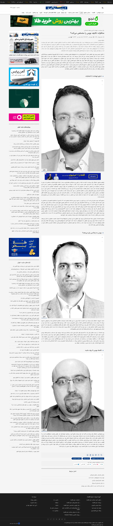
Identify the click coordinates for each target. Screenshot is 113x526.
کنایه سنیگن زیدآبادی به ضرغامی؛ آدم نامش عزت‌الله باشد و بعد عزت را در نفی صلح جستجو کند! (24, 151)
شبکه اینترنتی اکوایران (96, 505)
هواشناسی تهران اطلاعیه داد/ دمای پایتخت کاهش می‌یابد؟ (26, 431)
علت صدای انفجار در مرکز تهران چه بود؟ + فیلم (28, 221)
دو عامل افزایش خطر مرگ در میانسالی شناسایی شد (28, 272)
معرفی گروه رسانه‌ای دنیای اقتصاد (93, 500)
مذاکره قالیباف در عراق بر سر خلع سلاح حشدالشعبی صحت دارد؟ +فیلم (25, 405)
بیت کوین (58, 2)
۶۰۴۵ (98, 37)
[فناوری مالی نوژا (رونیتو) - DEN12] (24, 247)
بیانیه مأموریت (33, 503)
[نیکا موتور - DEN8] (24, 61)
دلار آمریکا (21, 2)
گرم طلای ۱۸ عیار (6, 2)
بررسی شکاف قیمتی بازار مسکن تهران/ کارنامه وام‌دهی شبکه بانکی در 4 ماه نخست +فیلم (24, 374)
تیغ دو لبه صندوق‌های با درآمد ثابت (96, 478)
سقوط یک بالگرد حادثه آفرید (33, 194)
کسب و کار (28, 12)
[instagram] (65, 519)
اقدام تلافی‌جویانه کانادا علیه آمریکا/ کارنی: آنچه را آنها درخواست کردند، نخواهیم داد (25, 447)
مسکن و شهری (87, 12)
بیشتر (23, 12)
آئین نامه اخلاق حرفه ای (31, 505)
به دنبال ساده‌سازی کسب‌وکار (98, 483)
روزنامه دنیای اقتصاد (96, 503)
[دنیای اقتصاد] (56, 8)
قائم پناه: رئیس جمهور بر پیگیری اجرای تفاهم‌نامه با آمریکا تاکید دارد (24, 305)
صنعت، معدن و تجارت (73, 12)
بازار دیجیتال (63, 12)
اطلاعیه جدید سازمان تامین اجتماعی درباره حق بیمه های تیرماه (25, 399)
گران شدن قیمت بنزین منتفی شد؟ (31, 203)
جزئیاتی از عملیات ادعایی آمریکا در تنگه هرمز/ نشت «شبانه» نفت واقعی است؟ (25, 207)
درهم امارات (72, 2)
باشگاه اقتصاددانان (52, 12)
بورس (81, 12)
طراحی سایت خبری (15, 523)
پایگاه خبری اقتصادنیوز (96, 511)
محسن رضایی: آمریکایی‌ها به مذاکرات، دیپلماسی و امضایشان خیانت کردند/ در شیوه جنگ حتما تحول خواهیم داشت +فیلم (24, 176)
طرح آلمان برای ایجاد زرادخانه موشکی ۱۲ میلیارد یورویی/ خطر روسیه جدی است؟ (24, 353)
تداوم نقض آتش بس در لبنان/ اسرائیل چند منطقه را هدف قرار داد (24, 315)
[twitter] (96, 455)
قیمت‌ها (45, 12)
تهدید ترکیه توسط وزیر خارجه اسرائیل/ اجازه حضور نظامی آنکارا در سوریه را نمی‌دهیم (24, 309)
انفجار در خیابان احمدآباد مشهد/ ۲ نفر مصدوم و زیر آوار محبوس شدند (25, 163)
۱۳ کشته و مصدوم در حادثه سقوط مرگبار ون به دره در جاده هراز (25, 228)
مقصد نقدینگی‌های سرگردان (98, 480)
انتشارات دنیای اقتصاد (74, 500)
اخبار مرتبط (72, 471)
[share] (54, 519)
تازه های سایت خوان (24, 262)
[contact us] (51, 519)
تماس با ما (56, 500)
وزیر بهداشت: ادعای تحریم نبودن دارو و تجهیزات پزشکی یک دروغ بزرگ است (24, 381)
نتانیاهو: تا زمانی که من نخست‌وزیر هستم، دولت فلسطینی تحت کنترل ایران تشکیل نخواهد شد (25, 427)
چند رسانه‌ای (35, 12)
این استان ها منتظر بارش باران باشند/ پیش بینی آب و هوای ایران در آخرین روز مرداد (24, 156)
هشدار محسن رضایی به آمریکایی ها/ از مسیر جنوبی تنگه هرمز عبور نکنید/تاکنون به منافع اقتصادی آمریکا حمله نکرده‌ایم (24, 275)
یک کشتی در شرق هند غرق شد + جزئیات (30, 334)
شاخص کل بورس (41, 2)
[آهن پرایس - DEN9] (24, 76)
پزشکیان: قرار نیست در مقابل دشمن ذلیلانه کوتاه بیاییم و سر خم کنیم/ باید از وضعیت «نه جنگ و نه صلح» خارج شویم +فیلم (25, 418)
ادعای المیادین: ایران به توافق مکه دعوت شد (29, 350)
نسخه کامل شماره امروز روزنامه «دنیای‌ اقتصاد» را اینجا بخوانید (24, 55)
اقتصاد (93, 12)
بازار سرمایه (86, 458)
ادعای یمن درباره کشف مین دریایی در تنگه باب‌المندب (27, 347)
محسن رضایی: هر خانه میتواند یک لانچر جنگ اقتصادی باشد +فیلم (24, 396)
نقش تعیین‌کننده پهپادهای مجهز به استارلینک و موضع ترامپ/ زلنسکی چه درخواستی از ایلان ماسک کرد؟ (25, 319)
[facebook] (98, 455)
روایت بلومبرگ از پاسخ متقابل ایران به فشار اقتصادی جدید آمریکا (25, 370)
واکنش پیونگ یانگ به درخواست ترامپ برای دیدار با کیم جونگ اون (24, 180)
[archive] (48, 519)
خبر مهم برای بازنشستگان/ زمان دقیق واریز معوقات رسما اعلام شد (25, 322)
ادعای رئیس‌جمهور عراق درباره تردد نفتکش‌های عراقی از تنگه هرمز (25, 160)
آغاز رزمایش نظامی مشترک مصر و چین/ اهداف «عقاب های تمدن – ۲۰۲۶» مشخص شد (24, 337)
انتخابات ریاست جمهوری (97, 458)
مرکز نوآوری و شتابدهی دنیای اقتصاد (71, 505)
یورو (86, 2)
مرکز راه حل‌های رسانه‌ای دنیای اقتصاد (71, 512)
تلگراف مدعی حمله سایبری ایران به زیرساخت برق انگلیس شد (26, 266)
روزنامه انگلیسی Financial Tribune (72, 515)
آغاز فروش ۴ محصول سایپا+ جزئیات (31, 141)
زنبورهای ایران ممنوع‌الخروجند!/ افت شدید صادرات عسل (27, 361)
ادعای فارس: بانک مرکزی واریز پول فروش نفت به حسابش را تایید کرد (24, 183)
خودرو (58, 12)
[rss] (56, 519)
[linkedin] (93, 455)
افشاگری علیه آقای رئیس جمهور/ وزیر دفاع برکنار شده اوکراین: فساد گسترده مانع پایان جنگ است (24, 301)
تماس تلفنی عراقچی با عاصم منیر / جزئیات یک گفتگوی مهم (26, 377)
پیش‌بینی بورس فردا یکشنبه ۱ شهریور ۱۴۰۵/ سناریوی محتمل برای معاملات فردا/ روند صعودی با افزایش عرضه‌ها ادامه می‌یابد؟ (25, 414)
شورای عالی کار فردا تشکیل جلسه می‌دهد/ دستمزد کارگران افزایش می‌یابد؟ (25, 167)
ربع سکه (100, 2)
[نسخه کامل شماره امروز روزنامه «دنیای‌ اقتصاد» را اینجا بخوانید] (24, 42)
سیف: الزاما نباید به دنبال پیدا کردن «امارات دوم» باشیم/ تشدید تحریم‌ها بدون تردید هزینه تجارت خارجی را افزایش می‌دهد (25, 147)
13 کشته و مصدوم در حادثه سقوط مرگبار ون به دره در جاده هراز (25, 393)
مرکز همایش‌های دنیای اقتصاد (72, 503)
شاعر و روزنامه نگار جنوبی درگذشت (31, 402)
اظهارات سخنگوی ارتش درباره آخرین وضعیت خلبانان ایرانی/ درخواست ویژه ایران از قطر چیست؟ (26, 186)
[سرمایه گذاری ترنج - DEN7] (56, 21)
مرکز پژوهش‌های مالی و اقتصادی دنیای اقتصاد (70, 508)
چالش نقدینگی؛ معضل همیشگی (97, 475)
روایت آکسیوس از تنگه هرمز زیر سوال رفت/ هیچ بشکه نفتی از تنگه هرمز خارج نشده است (24, 410)
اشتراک (56, 505)
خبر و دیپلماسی (100, 12)
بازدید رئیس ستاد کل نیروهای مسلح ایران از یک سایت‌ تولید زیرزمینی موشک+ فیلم (24, 191)
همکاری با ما (55, 511)
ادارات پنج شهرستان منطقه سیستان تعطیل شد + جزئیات (27, 391)
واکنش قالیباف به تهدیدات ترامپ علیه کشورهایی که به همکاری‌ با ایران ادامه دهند (25, 217)
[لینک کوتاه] (101, 455)
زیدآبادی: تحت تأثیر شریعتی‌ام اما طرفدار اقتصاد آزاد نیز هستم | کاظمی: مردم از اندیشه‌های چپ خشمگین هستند (25, 131)
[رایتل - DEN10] (24, 117)
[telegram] (90, 455)
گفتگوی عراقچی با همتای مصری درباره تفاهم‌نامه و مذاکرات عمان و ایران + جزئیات (24, 440)
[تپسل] (45, 173)
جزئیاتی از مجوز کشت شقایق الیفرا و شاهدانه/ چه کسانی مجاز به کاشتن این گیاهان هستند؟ (25, 224)
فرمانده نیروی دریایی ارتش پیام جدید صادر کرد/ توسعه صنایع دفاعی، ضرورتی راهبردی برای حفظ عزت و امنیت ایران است (24, 172)
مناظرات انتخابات (76, 458)
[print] (87, 455)
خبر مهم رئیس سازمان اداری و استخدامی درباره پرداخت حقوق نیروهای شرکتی (25, 231)
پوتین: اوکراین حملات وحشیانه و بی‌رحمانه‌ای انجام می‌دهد (26, 144)
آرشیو (41, 12)
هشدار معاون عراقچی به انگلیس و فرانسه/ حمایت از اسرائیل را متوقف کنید (25, 326)
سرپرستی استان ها (54, 508)
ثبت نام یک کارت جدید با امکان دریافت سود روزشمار (92, 486)
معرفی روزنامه (34, 500)
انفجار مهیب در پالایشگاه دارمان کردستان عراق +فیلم (27, 451)
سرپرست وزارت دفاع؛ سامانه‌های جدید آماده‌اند (29, 444)
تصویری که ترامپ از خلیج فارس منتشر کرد (30, 298)
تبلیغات (56, 503)
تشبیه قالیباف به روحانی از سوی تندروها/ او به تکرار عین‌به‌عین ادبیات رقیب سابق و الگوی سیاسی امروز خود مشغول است (24, 280)
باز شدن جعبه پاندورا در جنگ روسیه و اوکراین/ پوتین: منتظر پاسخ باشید (24, 330)
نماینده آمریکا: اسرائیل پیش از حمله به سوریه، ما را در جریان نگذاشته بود (24, 288)
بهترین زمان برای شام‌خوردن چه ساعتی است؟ (29, 312)
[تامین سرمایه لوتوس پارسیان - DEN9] (24, 98)
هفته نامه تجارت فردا (96, 508)
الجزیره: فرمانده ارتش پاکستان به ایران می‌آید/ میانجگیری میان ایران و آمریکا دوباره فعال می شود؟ (24, 358)
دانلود (44, 170)
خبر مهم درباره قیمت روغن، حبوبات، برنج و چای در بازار (27, 341)
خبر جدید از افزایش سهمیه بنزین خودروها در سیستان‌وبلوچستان (25, 269)
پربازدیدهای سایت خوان (24, 127)
